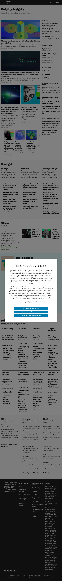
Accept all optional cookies (31, 308)
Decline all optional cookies (31, 312)
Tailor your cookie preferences (31, 315)
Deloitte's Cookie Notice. (37, 302)
